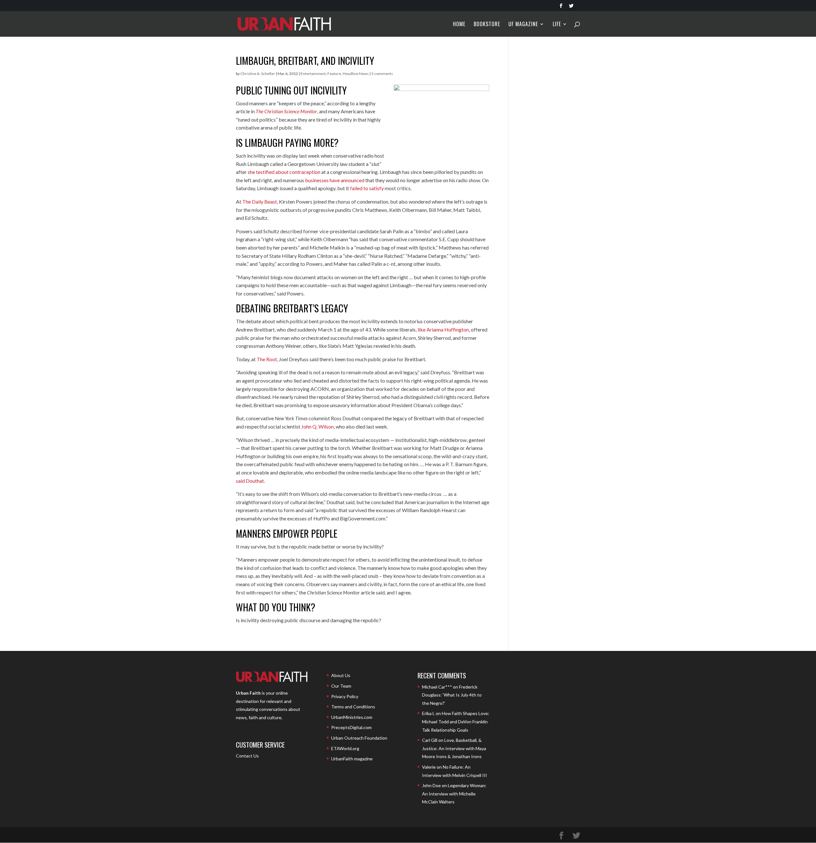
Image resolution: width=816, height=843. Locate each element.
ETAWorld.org (345, 748)
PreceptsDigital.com (351, 727)
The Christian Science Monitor (286, 111)
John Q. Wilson (317, 426)
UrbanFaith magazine (352, 758)
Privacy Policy (344, 696)
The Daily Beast (259, 201)
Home (459, 25)
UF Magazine (523, 25)
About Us (340, 675)
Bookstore (487, 25)
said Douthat (250, 481)
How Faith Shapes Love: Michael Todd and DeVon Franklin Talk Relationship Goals (455, 721)
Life (557, 25)
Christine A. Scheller (257, 73)
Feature (334, 73)
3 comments (382, 73)
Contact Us (247, 755)
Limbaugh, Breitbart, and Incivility (305, 60)
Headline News (356, 73)
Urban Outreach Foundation (359, 738)
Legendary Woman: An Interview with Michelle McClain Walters (454, 793)
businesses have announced (334, 180)
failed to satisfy (367, 188)
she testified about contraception (284, 172)
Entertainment (313, 73)
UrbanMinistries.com (351, 717)
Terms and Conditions (353, 706)
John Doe (431, 785)
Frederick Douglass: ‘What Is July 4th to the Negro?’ (452, 695)
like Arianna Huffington (443, 329)
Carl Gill (429, 740)
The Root (267, 359)
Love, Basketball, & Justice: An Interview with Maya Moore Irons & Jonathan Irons (454, 748)
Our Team (341, 686)
